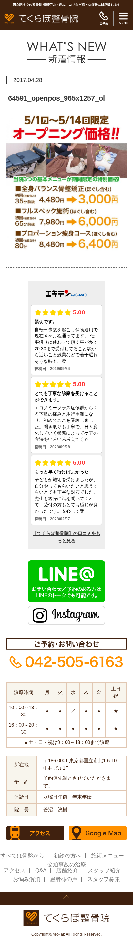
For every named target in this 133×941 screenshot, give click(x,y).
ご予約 (103, 18)
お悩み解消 (26, 879)
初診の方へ (67, 856)
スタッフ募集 (103, 879)
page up (66, 898)
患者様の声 (63, 879)
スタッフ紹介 (104, 870)
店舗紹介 (67, 870)
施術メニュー (107, 856)
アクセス (15, 870)
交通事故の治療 (66, 864)
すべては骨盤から (22, 856)
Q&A (40, 870)
